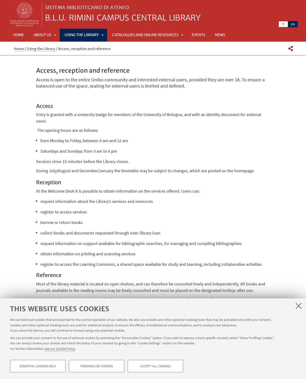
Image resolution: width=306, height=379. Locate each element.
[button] (290, 49)
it (283, 24)
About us (42, 35)
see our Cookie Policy (60, 348)
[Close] (298, 306)
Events (198, 35)
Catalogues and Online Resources (145, 35)
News (220, 35)
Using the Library (82, 35)
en (293, 24)
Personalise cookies (96, 366)
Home (18, 35)
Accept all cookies (155, 366)
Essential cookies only (38, 366)
